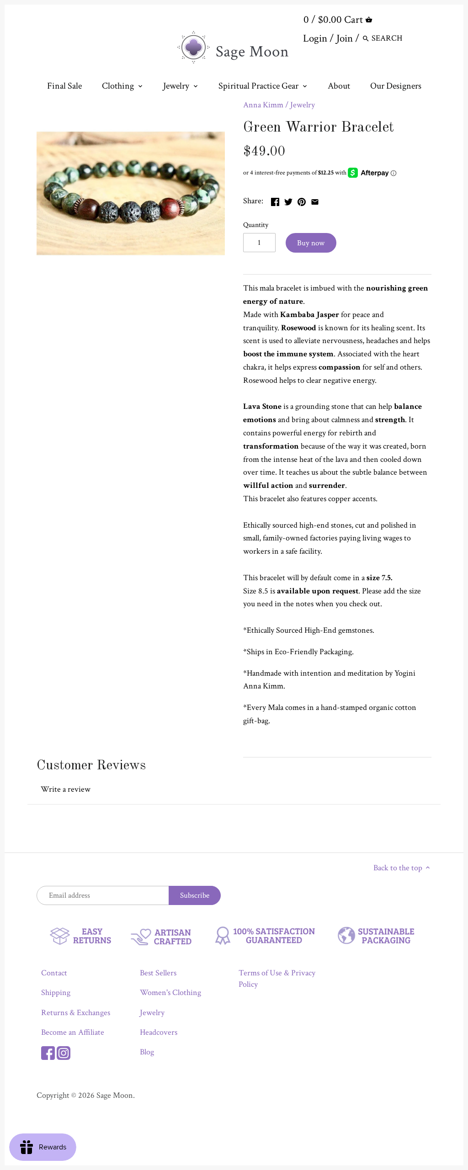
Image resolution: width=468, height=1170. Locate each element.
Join (344, 38)
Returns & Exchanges (75, 1012)
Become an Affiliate (72, 1032)
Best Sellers (158, 973)
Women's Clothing (170, 992)
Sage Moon (114, 1095)
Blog (147, 1052)
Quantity (255, 225)
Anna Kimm (263, 105)
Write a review (65, 789)
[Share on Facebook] (275, 200)
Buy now (310, 243)
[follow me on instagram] (63, 1052)
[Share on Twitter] (288, 200)
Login (315, 38)
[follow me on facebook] (48, 1052)
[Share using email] (315, 200)
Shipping (55, 992)
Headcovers (158, 1032)
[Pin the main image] (302, 200)
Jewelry (302, 105)
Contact (54, 973)
